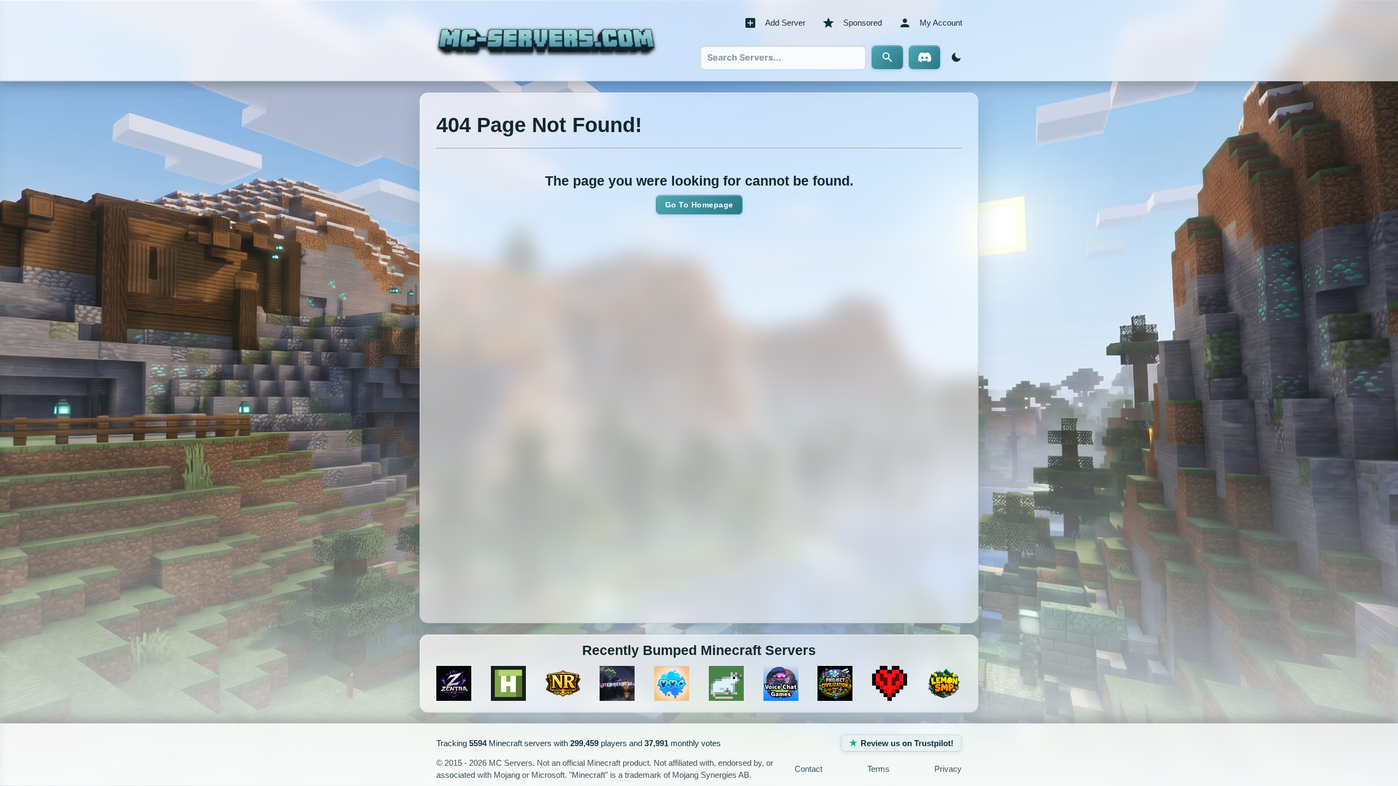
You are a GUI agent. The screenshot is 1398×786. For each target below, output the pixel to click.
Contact (808, 768)
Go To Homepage (699, 204)
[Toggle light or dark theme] (954, 57)
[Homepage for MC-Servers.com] (546, 40)
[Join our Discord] (924, 57)
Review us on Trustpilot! (907, 743)
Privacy (948, 768)
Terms (878, 768)
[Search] (887, 57)
